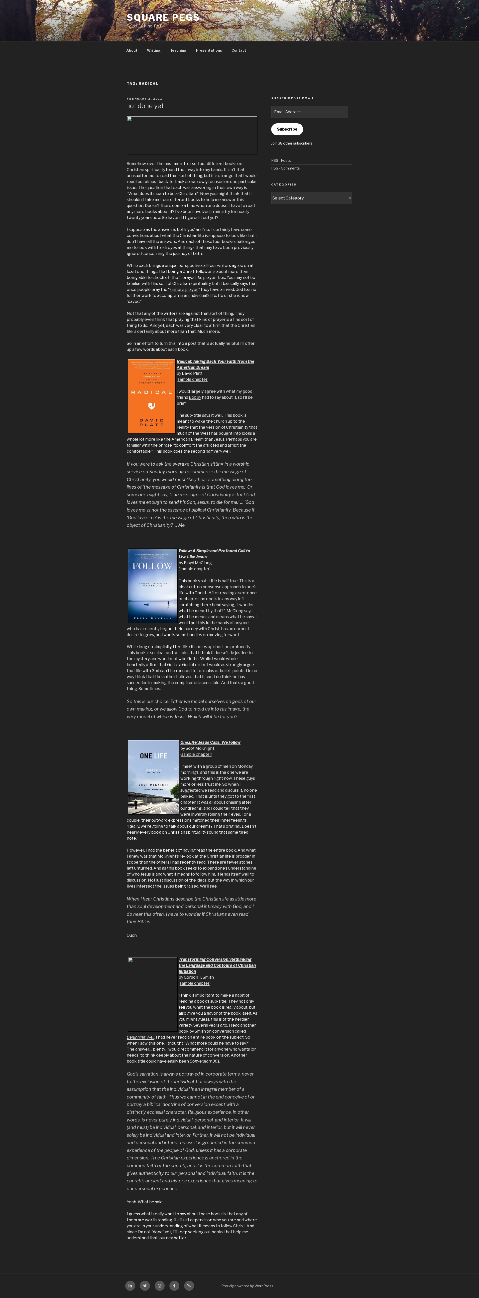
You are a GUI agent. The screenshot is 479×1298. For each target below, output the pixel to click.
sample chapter (193, 379)
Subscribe (287, 129)
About (131, 50)
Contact (239, 50)
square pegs (163, 17)
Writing (154, 50)
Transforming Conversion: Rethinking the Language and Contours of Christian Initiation (217, 965)
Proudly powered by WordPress (247, 1286)
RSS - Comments (285, 168)
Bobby (195, 397)
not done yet (145, 106)
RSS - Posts (281, 160)
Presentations (209, 50)
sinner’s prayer (184, 289)
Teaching (178, 50)
